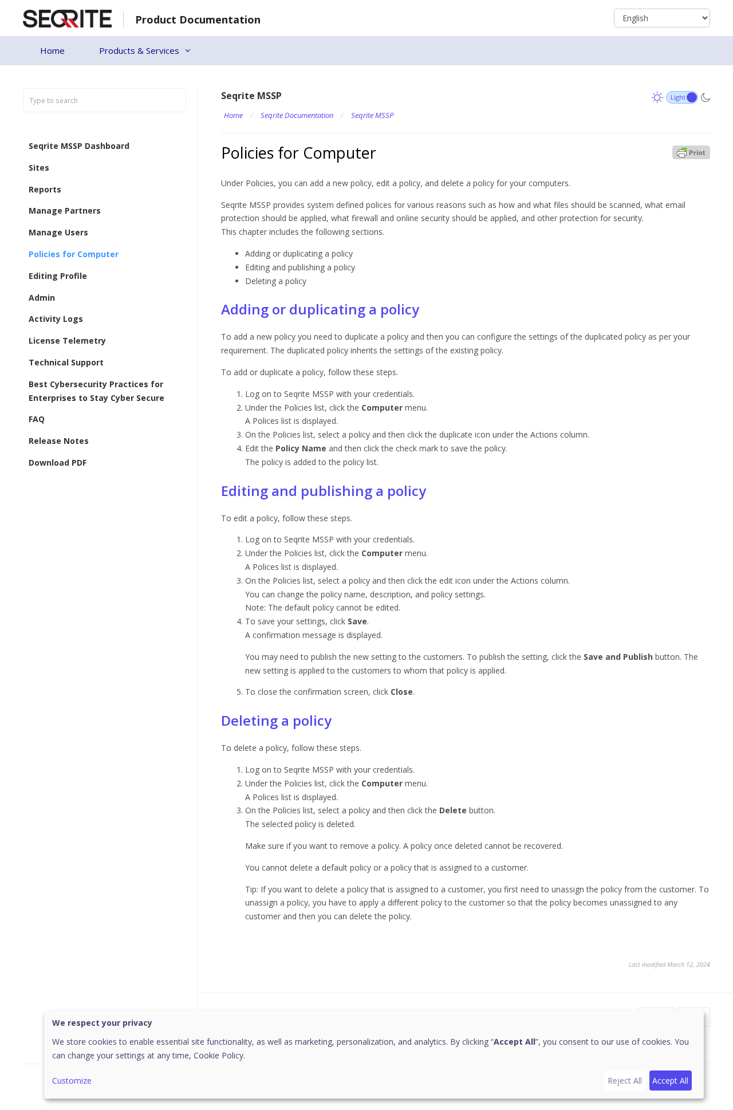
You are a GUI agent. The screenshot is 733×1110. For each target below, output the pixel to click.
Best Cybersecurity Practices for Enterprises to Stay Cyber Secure (96, 391)
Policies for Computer (74, 254)
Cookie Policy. (219, 1055)
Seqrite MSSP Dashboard (79, 145)
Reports (45, 189)
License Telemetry (67, 340)
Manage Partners (65, 211)
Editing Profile (58, 275)
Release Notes (59, 440)
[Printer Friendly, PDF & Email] (691, 151)
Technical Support (66, 362)
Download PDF (57, 462)
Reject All (625, 1080)
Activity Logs (56, 319)
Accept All (670, 1080)
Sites (39, 167)
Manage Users (58, 232)
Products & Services (139, 50)
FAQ (37, 419)
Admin (42, 297)
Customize (72, 1080)
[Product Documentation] (67, 17)
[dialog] (374, 1054)
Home (52, 50)
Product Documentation (198, 19)
